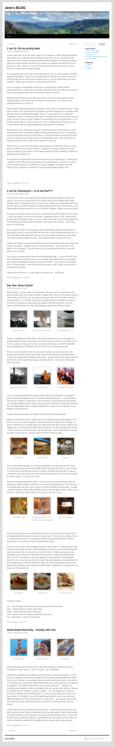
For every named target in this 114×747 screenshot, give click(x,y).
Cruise (15, 622)
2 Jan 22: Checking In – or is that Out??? (30, 190)
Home (9, 36)
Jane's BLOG (15, 7)
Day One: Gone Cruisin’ (20, 285)
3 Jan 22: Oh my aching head (23, 48)
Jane (26, 51)
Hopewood (16, 725)
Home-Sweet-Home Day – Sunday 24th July (31, 629)
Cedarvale (16, 183)
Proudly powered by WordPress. (95, 738)
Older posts (11, 44)
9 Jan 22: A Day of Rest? (93, 50)
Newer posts (73, 44)
